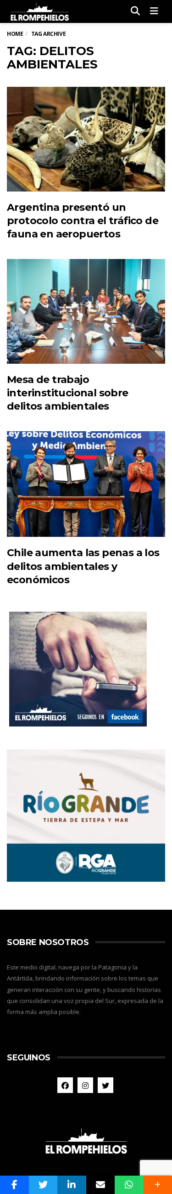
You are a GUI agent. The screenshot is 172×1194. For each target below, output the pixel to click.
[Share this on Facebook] (14, 1185)
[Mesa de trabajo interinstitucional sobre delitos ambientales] (86, 311)
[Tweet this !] (43, 1185)
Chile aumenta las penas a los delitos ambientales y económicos (83, 566)
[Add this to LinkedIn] (71, 1185)
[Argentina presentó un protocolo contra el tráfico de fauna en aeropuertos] (86, 139)
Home (15, 34)
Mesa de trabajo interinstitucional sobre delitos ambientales (67, 393)
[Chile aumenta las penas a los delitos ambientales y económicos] (86, 484)
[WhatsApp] (129, 1185)
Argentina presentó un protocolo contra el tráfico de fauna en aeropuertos (82, 221)
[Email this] (100, 1185)
